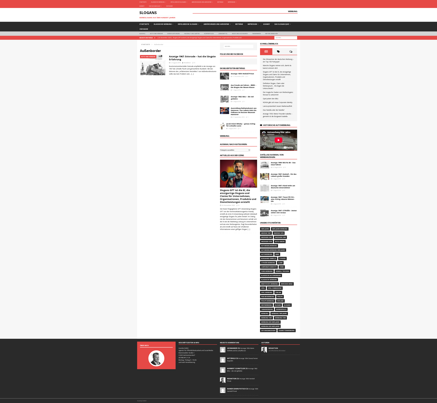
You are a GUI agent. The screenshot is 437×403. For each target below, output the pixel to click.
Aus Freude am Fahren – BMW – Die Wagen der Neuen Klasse (243, 86)
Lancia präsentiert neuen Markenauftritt (277, 106)
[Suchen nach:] (285, 37)
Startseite (142, 2)
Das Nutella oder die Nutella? (273, 110)
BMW (277, 254)
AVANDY (141, 6)
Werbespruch (281, 309)
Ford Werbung (267, 271)
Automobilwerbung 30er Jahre (273, 250)
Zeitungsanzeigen (268, 330)
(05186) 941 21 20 (184, 358)
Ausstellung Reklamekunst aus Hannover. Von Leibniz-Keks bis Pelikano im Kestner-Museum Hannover (244, 111)
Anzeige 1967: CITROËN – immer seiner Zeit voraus (284, 211)
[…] (192, 74)
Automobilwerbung (269, 246)
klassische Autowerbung (271, 275)
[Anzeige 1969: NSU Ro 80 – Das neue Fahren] (264, 165)
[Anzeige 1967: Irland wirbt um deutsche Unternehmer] (264, 188)
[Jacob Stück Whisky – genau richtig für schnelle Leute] (222, 126)
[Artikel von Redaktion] (264, 351)
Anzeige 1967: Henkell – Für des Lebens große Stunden (283, 175)
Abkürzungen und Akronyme (201, 2)
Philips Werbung (267, 301)
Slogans (287, 305)
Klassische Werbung (158, 2)
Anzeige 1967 (266, 233)
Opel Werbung (266, 292)
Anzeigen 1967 (266, 237)
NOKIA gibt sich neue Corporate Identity (277, 102)
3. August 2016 (276, 179)
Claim (280, 263)
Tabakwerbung (267, 309)
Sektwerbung (266, 305)
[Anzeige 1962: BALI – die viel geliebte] (224, 99)
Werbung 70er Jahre (279, 313)
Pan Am (278, 292)
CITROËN (282, 258)
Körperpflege (209, 33)
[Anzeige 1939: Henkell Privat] (224, 76)
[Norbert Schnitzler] (222, 371)
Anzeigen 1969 (280, 237)
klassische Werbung (269, 280)
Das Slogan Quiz (154, 6)
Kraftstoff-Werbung (269, 284)
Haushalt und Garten (191, 33)
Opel (263, 288)
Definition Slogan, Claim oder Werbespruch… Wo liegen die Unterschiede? (273, 86)
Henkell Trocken (282, 271)
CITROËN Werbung (268, 263)
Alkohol (142, 33)
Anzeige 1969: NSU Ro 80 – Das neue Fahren (283, 164)
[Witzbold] (222, 361)
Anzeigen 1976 (266, 242)
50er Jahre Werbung (279, 229)
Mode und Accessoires (240, 33)
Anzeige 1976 (278, 233)
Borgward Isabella (268, 258)
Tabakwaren (256, 33)
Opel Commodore (275, 288)
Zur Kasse (169, 6)
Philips (280, 297)
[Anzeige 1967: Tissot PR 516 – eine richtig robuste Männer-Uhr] (264, 199)
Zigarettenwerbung (287, 330)
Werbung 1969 (280, 318)
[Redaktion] (222, 382)
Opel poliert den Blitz (270, 99)
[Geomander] (222, 351)
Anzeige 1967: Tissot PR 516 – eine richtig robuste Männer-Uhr (283, 199)
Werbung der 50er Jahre (270, 322)
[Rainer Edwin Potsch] (222, 392)
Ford (282, 267)
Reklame (280, 301)
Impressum (231, 2)
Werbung (264, 313)
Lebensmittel (222, 33)
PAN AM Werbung (267, 297)
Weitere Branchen (271, 33)
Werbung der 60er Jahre (270, 326)
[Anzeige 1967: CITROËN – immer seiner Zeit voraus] (264, 213)
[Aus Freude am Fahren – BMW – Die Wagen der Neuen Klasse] (224, 87)
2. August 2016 (176, 63)
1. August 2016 (236, 90)
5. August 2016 (236, 101)
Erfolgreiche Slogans (178, 2)
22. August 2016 (277, 167)
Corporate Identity (269, 267)
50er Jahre (265, 229)
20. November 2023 (228, 205)
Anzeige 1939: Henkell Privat (242, 74)
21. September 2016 (238, 117)
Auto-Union (280, 242)
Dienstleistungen (173, 33)
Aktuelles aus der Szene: (232, 155)
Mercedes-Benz (287, 284)
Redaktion (187, 63)
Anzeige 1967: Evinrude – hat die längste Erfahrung (192, 58)
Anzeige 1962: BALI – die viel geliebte (242, 98)
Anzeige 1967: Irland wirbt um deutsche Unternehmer (283, 187)
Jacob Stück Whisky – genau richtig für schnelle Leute (240, 125)
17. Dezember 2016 (238, 76)
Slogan (278, 305)
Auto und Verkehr (156, 33)
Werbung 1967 (266, 318)
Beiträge (220, 2)
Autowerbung (266, 254)
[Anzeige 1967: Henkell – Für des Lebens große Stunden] (264, 176)
